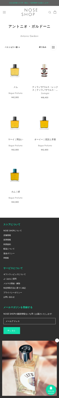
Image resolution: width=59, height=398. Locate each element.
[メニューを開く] (4, 12)
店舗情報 (7, 235)
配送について (9, 249)
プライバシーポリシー (12, 292)
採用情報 (7, 239)
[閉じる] (57, 340)
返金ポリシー (9, 253)
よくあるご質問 (9, 279)
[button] (53, 47)
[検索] (50, 12)
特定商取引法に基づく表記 (14, 288)
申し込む (12, 330)
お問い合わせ (9, 297)
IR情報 (6, 258)
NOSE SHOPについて (12, 230)
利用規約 (7, 244)
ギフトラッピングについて (14, 274)
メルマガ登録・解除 (11, 283)
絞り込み (42, 47)
